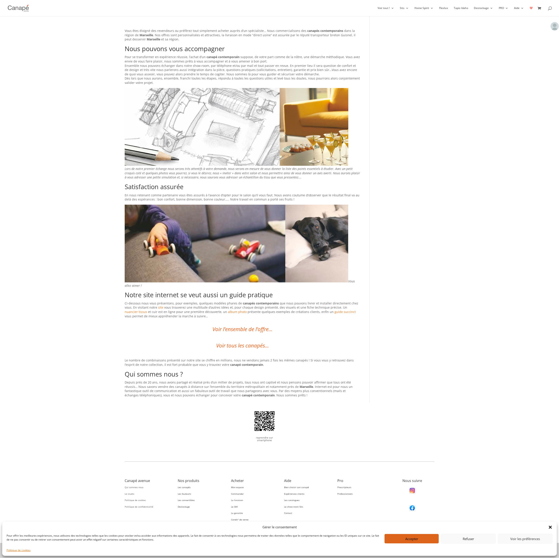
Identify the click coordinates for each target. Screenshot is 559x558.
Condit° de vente (239, 519)
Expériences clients (294, 493)
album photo (237, 312)
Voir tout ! (384, 8)
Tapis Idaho (461, 8)
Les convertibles (186, 500)
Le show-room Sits (293, 506)
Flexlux (443, 8)
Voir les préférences (525, 539)
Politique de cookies (19, 550)
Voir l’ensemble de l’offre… (242, 329)
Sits (402, 8)
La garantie (237, 513)
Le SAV (234, 506)
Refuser (468, 539)
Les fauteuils (184, 493)
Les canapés (184, 487)
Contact (288, 513)
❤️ (531, 8)
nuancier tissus (136, 312)
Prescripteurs (344, 487)
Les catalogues (292, 500)
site (160, 307)
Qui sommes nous (134, 487)
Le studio (129, 493)
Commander (237, 493)
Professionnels (345, 493)
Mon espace (237, 487)
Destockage (481, 8)
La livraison (237, 500)
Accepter (411, 539)
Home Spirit (421, 8)
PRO (501, 8)
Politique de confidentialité (139, 506)
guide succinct (345, 312)
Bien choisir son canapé (296, 487)
